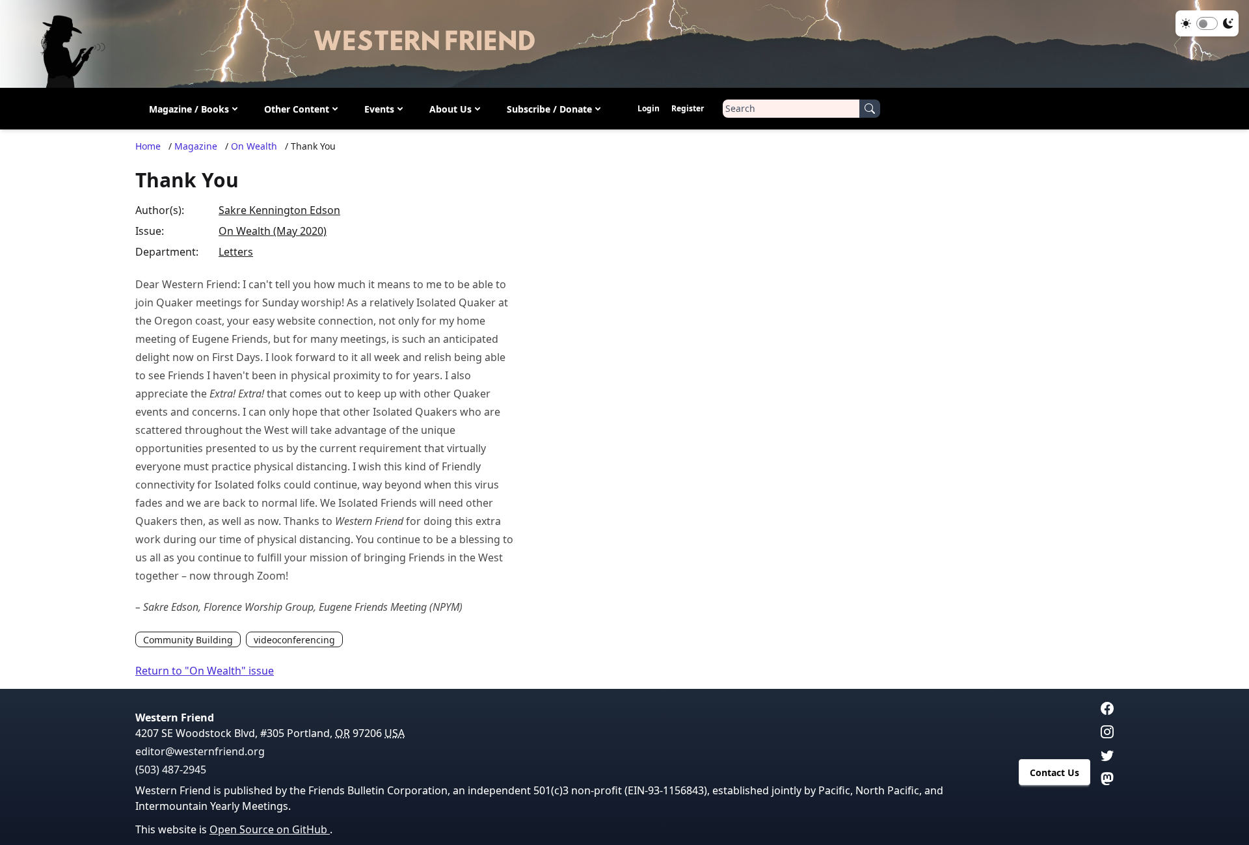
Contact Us (1054, 772)
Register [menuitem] (687, 108)
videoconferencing (294, 640)
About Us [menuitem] (450, 109)
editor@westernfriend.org (200, 751)
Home (148, 146)
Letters (236, 252)
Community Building (188, 640)
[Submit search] (869, 109)
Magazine (195, 146)
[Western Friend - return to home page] (624, 44)
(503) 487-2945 (170, 769)
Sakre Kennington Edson (279, 210)
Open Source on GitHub (269, 829)
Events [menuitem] (379, 109)
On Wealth (254, 146)
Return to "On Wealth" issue (204, 671)
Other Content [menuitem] (296, 109)
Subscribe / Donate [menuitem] (549, 109)
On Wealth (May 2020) (273, 231)
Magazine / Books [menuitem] (189, 109)
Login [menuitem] (649, 108)
